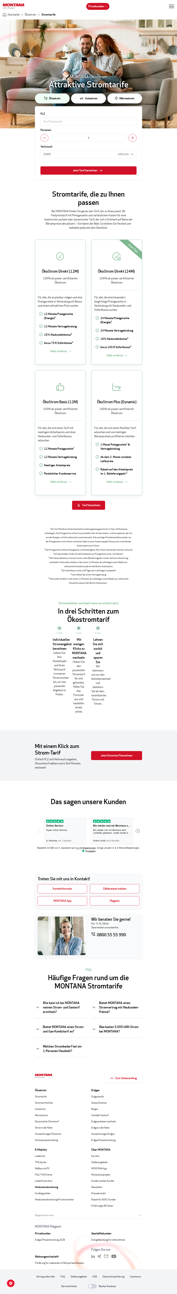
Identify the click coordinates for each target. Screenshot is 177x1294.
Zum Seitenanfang (126, 1078)
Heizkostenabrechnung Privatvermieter (54, 1199)
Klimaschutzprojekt (100, 1174)
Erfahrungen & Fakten (102, 1205)
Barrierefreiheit (69, 1286)
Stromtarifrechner (44, 1102)
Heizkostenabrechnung (46, 1187)
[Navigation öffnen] (171, 6)
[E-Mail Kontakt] (106, 1256)
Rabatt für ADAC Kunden (103, 1199)
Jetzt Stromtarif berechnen (116, 755)
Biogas (94, 1109)
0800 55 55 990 (111, 934)
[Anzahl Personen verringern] (44, 138)
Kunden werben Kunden (102, 1180)
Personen (45, 130)
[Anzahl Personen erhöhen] (133, 138)
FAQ (62, 1276)
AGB (94, 1276)
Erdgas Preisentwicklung (103, 1140)
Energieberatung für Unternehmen (108, 1239)
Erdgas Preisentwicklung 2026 (50, 1239)
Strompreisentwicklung (46, 1140)
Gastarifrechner (99, 1102)
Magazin (114, 901)
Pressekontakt (98, 1193)
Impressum (135, 1276)
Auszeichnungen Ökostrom (48, 1133)
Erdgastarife (97, 1096)
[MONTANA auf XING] (99, 1256)
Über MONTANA (100, 1149)
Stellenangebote (99, 1162)
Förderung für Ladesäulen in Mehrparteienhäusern (59, 1262)
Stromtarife (48, 14)
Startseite (14, 14)
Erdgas (95, 1090)
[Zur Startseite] (15, 6)
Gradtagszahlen (42, 1193)
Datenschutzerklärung (113, 1276)
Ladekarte (40, 1156)
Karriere (95, 1156)
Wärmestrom (126, 98)
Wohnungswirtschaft (47, 1256)
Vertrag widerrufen (45, 1276)
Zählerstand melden (114, 888)
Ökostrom (30, 14)
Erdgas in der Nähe (100, 1127)
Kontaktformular (62, 888)
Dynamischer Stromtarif (47, 1121)
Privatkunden (96, 6)
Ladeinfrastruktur (44, 1180)
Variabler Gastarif (100, 1115)
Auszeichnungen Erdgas (103, 1133)
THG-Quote (40, 1162)
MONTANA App (62, 901)
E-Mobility (41, 1149)
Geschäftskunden (101, 1233)
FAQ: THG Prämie (43, 1174)
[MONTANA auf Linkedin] (93, 1256)
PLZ (42, 114)
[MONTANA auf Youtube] (113, 1256)
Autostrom (91, 98)
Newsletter (96, 1187)
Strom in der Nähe (43, 1127)
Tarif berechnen (91, 505)
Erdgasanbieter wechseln (103, 1121)
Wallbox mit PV (42, 1168)
